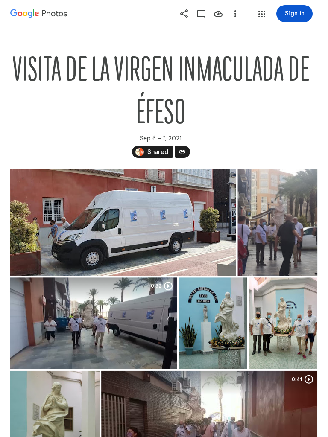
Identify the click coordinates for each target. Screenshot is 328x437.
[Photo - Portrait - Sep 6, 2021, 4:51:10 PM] (213, 323)
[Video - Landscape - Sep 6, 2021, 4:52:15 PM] (93, 323)
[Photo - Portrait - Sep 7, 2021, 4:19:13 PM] (277, 222)
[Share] (184, 13)
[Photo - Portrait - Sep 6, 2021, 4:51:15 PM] (283, 323)
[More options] (235, 13)
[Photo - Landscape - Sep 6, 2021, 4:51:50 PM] (123, 222)
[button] (261, 14)
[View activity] (201, 13)
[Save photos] (218, 13)
